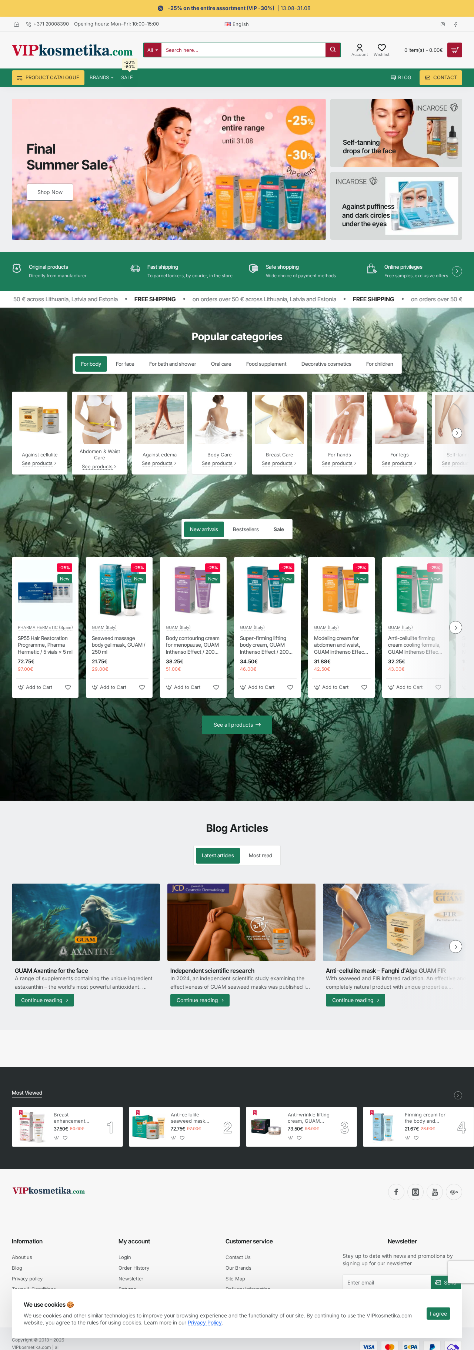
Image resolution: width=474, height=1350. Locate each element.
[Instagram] (415, 1192)
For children (379, 364)
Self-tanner (460, 455)
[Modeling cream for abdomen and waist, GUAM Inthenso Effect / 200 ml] (341, 590)
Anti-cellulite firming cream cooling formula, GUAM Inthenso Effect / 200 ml (415, 645)
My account (134, 1241)
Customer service (249, 1241)
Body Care (219, 455)
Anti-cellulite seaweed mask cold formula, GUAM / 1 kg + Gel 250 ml (188, 1118)
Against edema (160, 455)
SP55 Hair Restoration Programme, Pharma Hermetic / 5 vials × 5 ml (45, 644)
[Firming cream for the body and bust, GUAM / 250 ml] (383, 1126)
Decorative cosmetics (326, 364)
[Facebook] (396, 1192)
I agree (438, 1313)
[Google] (454, 1192)
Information (27, 1241)
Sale (279, 529)
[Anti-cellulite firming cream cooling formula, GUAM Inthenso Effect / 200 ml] (415, 590)
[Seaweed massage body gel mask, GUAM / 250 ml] (119, 590)
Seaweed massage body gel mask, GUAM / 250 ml (119, 644)
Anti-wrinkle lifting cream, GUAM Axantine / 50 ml (309, 1118)
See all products (233, 724)
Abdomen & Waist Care (100, 454)
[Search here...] (333, 50)
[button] (36, 687)
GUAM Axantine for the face (51, 970)
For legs (399, 455)
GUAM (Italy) (104, 627)
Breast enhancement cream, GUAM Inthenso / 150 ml (73, 1118)
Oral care (221, 364)
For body (91, 364)
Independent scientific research (212, 970)
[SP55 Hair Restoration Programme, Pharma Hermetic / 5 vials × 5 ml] (45, 590)
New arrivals (204, 529)
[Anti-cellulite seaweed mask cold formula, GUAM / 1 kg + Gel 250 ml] (149, 1126)
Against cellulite (40, 455)
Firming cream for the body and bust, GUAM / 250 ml (426, 1118)
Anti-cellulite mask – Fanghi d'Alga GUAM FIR (386, 970)
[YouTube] (435, 1192)
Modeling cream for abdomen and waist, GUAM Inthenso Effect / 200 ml (341, 645)
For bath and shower (172, 364)
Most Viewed (27, 1092)
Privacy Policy (204, 1322)
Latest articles (218, 855)
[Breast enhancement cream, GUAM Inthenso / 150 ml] (32, 1126)
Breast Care (279, 455)
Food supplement (266, 364)
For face (125, 364)
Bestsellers (246, 529)
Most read (260, 855)
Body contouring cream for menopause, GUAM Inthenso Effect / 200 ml (193, 645)
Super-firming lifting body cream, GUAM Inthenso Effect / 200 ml (264, 645)
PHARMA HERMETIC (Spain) (45, 627)
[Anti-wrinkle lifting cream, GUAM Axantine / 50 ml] (266, 1126)
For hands (339, 455)
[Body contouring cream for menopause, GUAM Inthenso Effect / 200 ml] (193, 590)
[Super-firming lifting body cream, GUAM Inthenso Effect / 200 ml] (267, 590)
